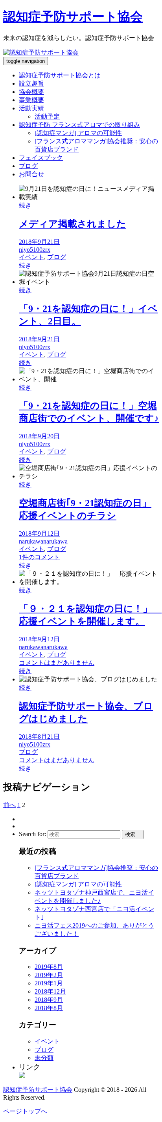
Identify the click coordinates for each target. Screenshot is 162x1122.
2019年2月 (49, 975)
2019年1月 (49, 983)
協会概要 (31, 91)
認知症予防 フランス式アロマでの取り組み (79, 124)
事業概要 (31, 100)
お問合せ (31, 174)
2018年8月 (49, 1008)
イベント (31, 257)
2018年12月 (50, 991)
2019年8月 (49, 966)
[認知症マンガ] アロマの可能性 (78, 133)
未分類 (44, 1057)
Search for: (32, 834)
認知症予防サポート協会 (73, 16)
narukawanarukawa (43, 541)
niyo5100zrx (34, 249)
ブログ (28, 166)
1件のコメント (39, 557)
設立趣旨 (31, 83)
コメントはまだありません (56, 662)
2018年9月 (49, 999)
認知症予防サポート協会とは (60, 75)
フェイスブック (41, 157)
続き (25, 205)
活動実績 (31, 108)
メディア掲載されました (72, 224)
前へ (9, 805)
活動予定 (47, 116)
